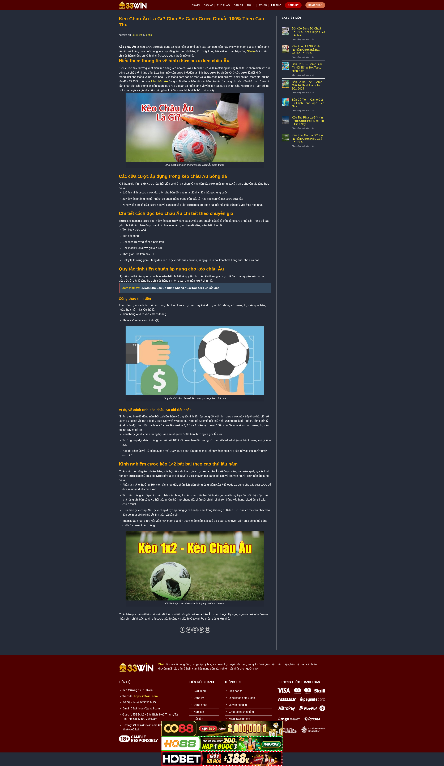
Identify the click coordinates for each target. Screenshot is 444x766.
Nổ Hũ (251, 5)
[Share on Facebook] (182, 630)
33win (196, 5)
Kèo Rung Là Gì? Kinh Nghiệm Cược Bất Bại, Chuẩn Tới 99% (306, 49)
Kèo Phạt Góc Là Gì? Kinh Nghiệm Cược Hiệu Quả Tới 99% (308, 138)
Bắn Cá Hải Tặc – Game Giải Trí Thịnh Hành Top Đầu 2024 (307, 85)
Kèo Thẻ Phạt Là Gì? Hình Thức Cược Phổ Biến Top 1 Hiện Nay (308, 121)
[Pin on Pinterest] (201, 630)
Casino (208, 5)
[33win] (136, 5)
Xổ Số (263, 5)
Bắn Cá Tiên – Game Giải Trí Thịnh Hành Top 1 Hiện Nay (308, 103)
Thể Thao (223, 5)
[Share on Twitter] (189, 630)
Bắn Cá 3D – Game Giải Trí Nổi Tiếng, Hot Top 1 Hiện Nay (307, 67)
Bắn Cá (239, 5)
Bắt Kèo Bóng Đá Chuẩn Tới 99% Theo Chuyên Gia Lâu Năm (308, 32)
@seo (149, 35)
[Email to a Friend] (195, 630)
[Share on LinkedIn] (207, 630)
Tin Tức (276, 5)
